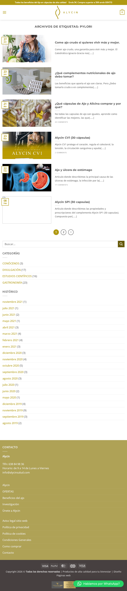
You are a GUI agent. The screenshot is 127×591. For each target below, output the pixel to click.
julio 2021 (8, 308)
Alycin (6, 485)
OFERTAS (8, 491)
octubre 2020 (10, 365)
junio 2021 (8, 314)
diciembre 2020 (12, 353)
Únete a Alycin (11, 510)
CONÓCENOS (10, 263)
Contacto (8, 552)
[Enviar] (121, 244)
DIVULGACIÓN (11, 270)
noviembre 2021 (12, 302)
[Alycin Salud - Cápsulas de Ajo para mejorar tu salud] (63, 12)
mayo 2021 (9, 321)
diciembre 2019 (12, 404)
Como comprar (11, 546)
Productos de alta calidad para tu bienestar (87, 571)
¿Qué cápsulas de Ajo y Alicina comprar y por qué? (88, 105)
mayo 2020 (9, 397)
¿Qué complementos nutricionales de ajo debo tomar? (85, 74)
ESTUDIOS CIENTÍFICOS (17, 276)
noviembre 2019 (12, 410)
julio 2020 (8, 385)
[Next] (71, 232)
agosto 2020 (10, 378)
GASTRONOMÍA (12, 282)
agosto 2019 (10, 423)
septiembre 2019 (12, 416)
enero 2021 (9, 346)
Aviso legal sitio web (14, 521)
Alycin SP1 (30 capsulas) (72, 202)
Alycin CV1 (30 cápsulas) (72, 137)
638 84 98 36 (16, 464)
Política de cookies (14, 533)
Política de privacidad (15, 527)
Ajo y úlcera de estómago (73, 170)
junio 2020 (8, 391)
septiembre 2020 (12, 372)
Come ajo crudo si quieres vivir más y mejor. (87, 42)
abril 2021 (8, 327)
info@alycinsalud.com (16, 472)
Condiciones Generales (16, 540)
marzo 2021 (9, 333)
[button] (4, 12)
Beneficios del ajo (13, 498)
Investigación (10, 504)
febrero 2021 (10, 340)
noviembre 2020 (12, 359)
